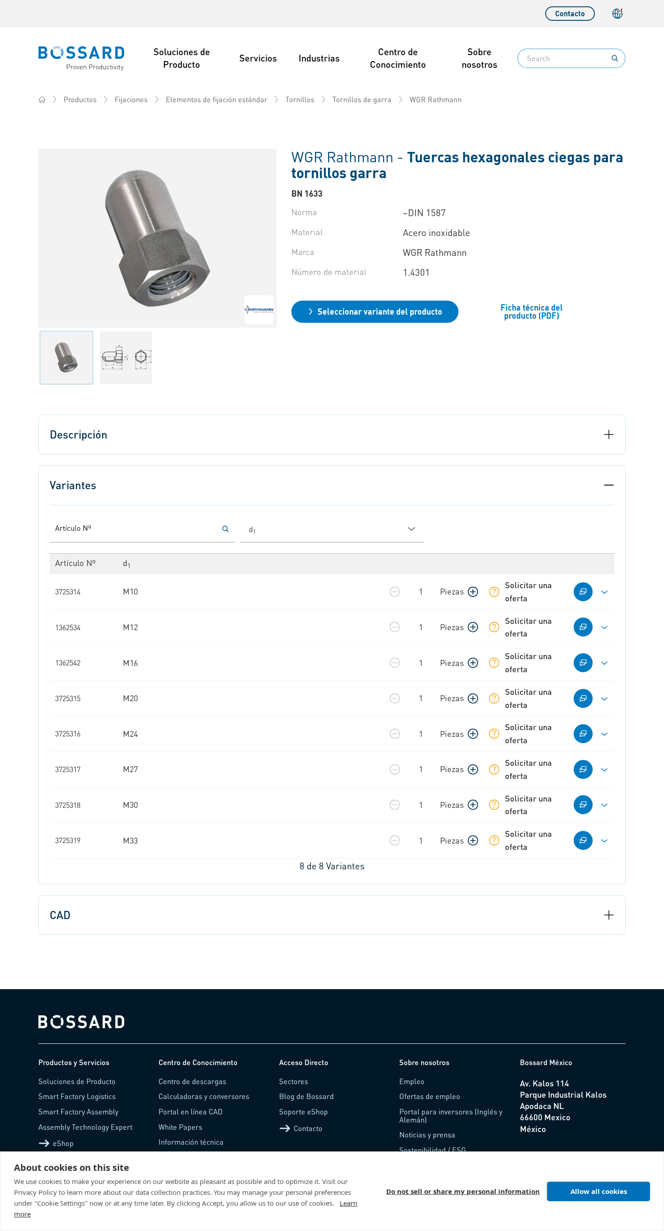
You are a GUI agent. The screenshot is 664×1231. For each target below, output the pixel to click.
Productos (80, 99)
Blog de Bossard (306, 1096)
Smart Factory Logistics (77, 1096)
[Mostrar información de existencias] (494, 591)
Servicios (258, 58)
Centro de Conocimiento (398, 58)
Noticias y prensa (427, 1134)
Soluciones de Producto (182, 58)
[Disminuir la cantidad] (394, 591)
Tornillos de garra (362, 99)
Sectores (293, 1081)
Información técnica (191, 1141)
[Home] (42, 99)
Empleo (412, 1081)
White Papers (180, 1127)
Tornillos (299, 99)
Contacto (570, 13)
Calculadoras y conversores (204, 1096)
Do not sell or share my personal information (463, 1191)
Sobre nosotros (479, 58)
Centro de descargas (192, 1081)
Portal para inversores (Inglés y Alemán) (450, 1115)
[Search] (614, 58)
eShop (63, 1143)
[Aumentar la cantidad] (473, 591)
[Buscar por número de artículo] (225, 529)
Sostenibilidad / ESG (432, 1150)
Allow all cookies (598, 1191)
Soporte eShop (303, 1111)
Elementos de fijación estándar (216, 99)
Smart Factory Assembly (78, 1111)
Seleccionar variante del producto (380, 311)
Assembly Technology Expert (85, 1127)
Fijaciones (131, 99)
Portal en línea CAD (191, 1111)
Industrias (319, 58)
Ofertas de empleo (429, 1096)
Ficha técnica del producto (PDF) (531, 311)
